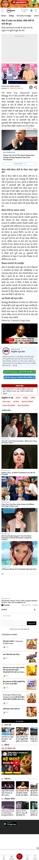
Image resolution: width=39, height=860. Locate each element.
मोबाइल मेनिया (9, 798)
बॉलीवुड (11, 16)
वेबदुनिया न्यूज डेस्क (15, 86)
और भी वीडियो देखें (8, 748)
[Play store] (32, 10)
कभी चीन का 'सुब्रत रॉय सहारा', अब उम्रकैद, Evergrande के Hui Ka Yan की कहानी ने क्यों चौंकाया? (8, 739)
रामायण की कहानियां (8, 405)
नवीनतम (7, 778)
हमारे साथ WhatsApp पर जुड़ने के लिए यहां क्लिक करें (19, 372)
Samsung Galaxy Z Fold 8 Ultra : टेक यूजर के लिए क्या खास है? (8, 813)
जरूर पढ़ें (7, 725)
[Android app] (10, 824)
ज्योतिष (32, 398)
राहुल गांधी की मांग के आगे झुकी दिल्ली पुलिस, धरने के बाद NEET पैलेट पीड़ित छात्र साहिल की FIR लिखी (22, 739)
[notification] (36, 10)
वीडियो (6, 744)
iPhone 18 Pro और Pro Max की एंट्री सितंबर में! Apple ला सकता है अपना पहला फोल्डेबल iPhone (22, 813)
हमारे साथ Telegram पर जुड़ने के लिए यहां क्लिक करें (19, 377)
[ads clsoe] (37, 848)
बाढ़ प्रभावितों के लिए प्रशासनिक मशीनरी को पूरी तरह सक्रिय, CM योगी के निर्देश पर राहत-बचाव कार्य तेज (22, 793)
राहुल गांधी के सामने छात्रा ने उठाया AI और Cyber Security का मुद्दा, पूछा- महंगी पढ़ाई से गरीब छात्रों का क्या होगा (8, 793)
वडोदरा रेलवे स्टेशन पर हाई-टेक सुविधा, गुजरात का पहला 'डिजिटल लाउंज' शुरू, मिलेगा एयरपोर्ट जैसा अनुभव (18, 391)
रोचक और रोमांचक (23, 405)
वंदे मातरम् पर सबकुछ (24, 16)
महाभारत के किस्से (27, 401)
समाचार (3, 16)
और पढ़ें (15, 365)
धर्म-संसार (16, 401)
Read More (10, 339)
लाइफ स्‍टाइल (6, 401)
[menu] (3, 11)
